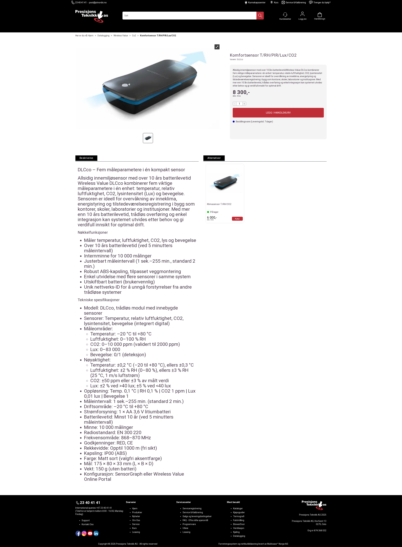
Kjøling (236, 532)
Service (136, 524)
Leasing (136, 532)
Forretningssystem (228, 544)
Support (86, 520)
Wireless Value (121, 35)
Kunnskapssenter (257, 2)
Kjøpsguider (239, 512)
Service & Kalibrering (296, 2)
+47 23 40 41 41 (104, 508)
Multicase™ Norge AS (277, 544)
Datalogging (103, 35)
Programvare (189, 524)
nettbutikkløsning (249, 544)
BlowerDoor (239, 524)
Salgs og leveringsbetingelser (197, 516)
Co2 (134, 35)
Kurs (276, 2)
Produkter (137, 512)
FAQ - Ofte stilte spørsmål (195, 520)
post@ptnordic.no (98, 2)
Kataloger (238, 508)
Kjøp (278, 112)
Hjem (90, 35)
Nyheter (136, 516)
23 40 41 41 (81, 2)
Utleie (185, 528)
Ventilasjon (238, 528)
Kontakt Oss (88, 524)
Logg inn (302, 15)
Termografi (238, 516)
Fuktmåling (238, 520)
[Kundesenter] (285, 15)
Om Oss (136, 520)
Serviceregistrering (192, 508)
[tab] (86, 158)
